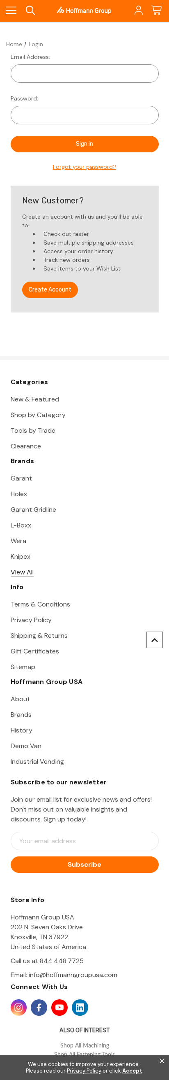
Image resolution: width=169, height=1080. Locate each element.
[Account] (138, 10)
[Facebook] (39, 1007)
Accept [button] (132, 1071)
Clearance (26, 446)
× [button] (162, 1061)
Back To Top (154, 639)
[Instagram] (19, 1007)
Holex (19, 494)
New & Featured (35, 399)
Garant (21, 478)
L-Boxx (21, 525)
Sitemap (23, 666)
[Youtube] (59, 1007)
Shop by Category (38, 415)
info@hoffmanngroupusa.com (73, 974)
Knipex (20, 556)
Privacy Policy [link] (84, 1070)
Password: (24, 98)
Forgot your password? (84, 166)
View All (22, 572)
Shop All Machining (84, 1046)
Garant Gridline (33, 509)
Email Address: (30, 57)
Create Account (50, 289)
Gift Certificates (35, 651)
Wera (18, 541)
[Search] (29, 10)
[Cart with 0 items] (156, 10)
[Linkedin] (80, 1007)
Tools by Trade (33, 430)
